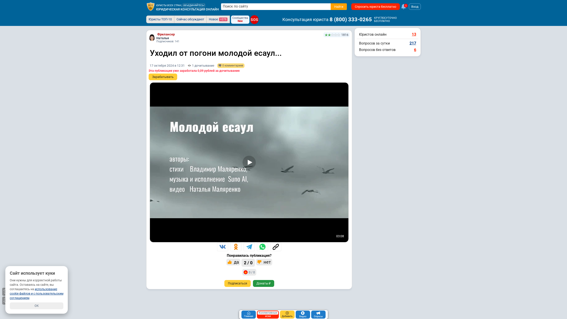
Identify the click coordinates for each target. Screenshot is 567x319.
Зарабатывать (163, 77)
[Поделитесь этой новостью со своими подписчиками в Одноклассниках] (235, 246)
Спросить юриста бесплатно (375, 6)
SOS (254, 20)
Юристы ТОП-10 (160, 19)
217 (413, 43)
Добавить (287, 316)
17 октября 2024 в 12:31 (167, 65)
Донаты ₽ (263, 283)
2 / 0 (248, 262)
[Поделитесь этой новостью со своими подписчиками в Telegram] (249, 246)
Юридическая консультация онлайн (187, 9)
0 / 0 (252, 272)
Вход (414, 6)
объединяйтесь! (193, 5)
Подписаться (237, 283)
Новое (217, 19)
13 (414, 34)
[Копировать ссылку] (275, 246)
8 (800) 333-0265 (351, 19)
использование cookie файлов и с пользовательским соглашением (36, 293)
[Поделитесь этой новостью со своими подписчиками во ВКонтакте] (222, 246)
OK (37, 305)
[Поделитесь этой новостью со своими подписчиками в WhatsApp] (262, 246)
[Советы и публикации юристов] (150, 6)
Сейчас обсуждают (190, 19)
